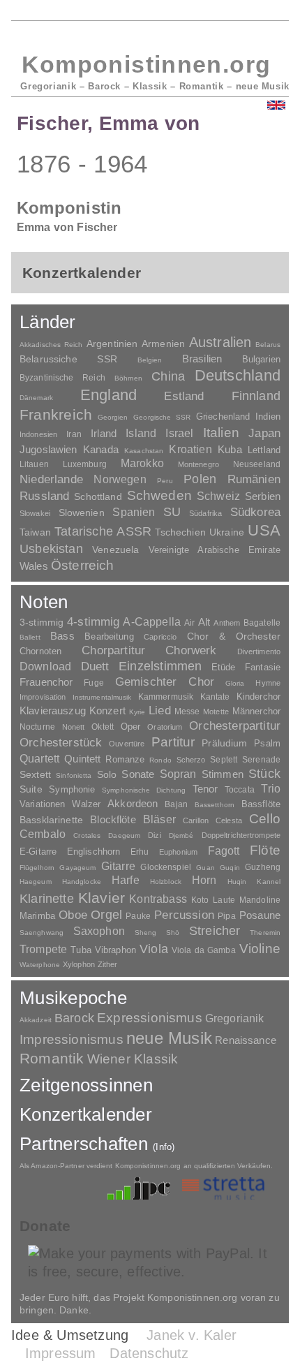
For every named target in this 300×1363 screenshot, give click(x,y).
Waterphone (40, 964)
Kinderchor (258, 696)
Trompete (43, 949)
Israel (179, 433)
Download (45, 666)
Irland (104, 433)
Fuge (94, 683)
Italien (221, 432)
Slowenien (82, 512)
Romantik (52, 1058)
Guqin (229, 867)
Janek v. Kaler (192, 1335)
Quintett (82, 759)
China (168, 376)
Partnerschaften (97, 1144)
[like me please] (263, 1227)
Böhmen (128, 378)
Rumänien (253, 479)
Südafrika (205, 513)
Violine (259, 948)
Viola (154, 949)
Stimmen (222, 774)
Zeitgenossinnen (86, 1085)
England (108, 395)
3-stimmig (41, 622)
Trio (270, 789)
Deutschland (237, 375)
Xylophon (79, 964)
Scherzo (191, 760)
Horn (204, 880)
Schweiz (218, 496)
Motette (216, 711)
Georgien (113, 417)
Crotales (86, 835)
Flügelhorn (37, 867)
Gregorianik (234, 1018)
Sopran (178, 773)
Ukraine (226, 532)
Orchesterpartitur (234, 725)
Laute (224, 900)
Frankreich (56, 414)
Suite (31, 789)
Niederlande (51, 479)
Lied (160, 710)
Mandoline (259, 899)
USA (264, 530)
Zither (108, 964)
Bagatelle (261, 623)
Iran (73, 434)
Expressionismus (149, 1017)
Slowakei (35, 513)
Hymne (267, 683)
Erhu (139, 851)
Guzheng (262, 867)
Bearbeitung (108, 637)
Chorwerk (190, 650)
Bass (62, 636)
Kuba (230, 449)
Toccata (240, 790)
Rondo (160, 760)
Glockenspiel (165, 866)
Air (189, 623)
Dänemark (36, 397)
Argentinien (112, 343)
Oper (131, 726)
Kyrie (137, 712)
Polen (199, 479)
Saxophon (99, 930)
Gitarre (118, 866)
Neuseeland (256, 464)
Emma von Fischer (67, 227)
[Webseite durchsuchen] (233, 35)
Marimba (37, 916)
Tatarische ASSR (102, 531)
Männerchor (256, 711)
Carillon (196, 820)
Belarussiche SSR (68, 358)
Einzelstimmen (160, 666)
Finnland (256, 396)
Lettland (264, 450)
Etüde (223, 667)
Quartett (39, 758)
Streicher (215, 931)
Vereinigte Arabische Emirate (214, 550)
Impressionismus (71, 1039)
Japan (264, 433)
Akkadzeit (36, 1020)
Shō (172, 932)
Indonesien (38, 434)
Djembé (181, 835)
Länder (48, 322)
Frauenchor (46, 682)
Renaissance (245, 1040)
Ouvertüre (126, 743)
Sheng (145, 932)
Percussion (184, 915)
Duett (95, 666)
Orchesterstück (61, 742)
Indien (267, 416)
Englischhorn (94, 851)
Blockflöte (113, 819)
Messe (187, 711)
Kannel (268, 881)
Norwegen (119, 479)
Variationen (42, 804)
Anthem (226, 623)
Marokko (142, 463)
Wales (34, 566)
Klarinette (47, 899)
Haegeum (36, 881)
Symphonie (72, 789)
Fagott (224, 851)
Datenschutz (149, 1353)
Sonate (137, 774)
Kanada (101, 449)
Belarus (267, 344)
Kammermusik (165, 696)
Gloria (235, 683)
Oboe (73, 915)
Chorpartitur (113, 650)
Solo (107, 774)
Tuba (80, 950)
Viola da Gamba (204, 950)
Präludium (224, 743)
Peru (164, 481)
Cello (264, 818)
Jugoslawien (48, 449)
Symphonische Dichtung (144, 790)
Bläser (159, 819)
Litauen (34, 464)
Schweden (160, 495)
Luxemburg (85, 464)
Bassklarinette (51, 819)
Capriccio (160, 637)
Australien (220, 342)
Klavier (101, 898)
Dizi (154, 835)
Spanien (133, 512)
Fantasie (262, 667)
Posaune (259, 915)
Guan (205, 867)
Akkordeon (132, 803)
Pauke (138, 916)
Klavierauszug (53, 710)
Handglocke (81, 881)
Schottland (97, 496)
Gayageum (77, 867)
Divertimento (258, 651)
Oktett (102, 727)
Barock (74, 1017)
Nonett (73, 727)
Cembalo (43, 834)
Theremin (265, 932)
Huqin (237, 881)
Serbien (262, 496)
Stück (264, 774)
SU (172, 512)
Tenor (205, 789)
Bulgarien (261, 359)
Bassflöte (260, 804)
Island (141, 433)
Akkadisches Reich (51, 344)
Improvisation (43, 697)
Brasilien (202, 358)
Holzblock (165, 881)
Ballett (30, 637)
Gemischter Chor (164, 681)
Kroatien (190, 449)
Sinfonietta (73, 775)
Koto (200, 900)
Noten (44, 602)
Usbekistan (51, 548)
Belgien (150, 360)
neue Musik (169, 1038)
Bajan (176, 804)
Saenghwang (41, 932)
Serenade (261, 760)
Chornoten (40, 651)
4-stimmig (93, 621)
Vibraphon (115, 950)
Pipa (227, 916)
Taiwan (35, 532)
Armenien (163, 343)
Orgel (106, 915)
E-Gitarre (38, 851)
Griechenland (223, 416)
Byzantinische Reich (62, 378)
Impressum (60, 1353)
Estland (184, 396)
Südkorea (255, 512)
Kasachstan (143, 451)
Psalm (267, 743)
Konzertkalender (86, 1114)
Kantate (215, 697)
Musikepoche (73, 998)
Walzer (86, 804)
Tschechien (180, 532)
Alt (204, 622)
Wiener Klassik (133, 1059)
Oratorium (164, 727)
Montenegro (198, 464)
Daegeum (124, 835)
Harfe (126, 880)
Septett (223, 760)
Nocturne (37, 726)
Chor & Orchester (233, 636)
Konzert (107, 710)
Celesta (229, 820)
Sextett (35, 774)
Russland (44, 496)
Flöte (265, 850)
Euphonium (178, 852)
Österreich (82, 565)
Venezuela (115, 549)
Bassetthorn (214, 805)
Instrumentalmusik (102, 697)
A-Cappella (152, 621)
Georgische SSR (161, 417)
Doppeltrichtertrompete (241, 835)
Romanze (124, 759)
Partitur (173, 742)
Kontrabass (158, 898)
